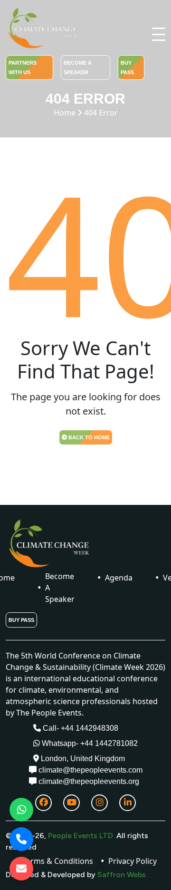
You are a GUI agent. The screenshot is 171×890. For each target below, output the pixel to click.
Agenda (119, 577)
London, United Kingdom (82, 759)
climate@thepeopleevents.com (89, 770)
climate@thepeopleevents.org (88, 781)
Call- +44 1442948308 (79, 728)
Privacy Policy (132, 861)
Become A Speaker (78, 67)
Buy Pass (127, 67)
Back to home (88, 437)
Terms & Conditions (57, 861)
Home (86, 112)
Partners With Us (23, 67)
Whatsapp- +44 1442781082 (89, 743)
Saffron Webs (120, 874)
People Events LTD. (81, 835)
